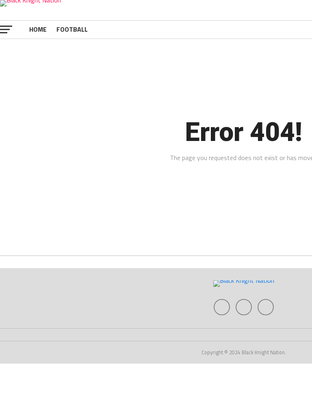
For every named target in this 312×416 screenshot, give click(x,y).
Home (38, 29)
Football (72, 29)
